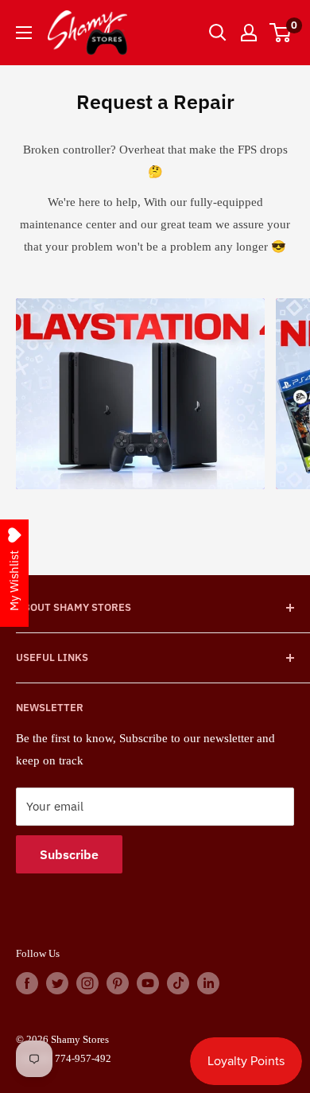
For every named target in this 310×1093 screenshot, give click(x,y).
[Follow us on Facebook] (27, 983)
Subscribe (69, 854)
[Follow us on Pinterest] (118, 983)
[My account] (249, 32)
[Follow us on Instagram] (87, 983)
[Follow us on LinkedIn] (208, 983)
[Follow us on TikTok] (178, 983)
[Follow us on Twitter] (57, 983)
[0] (281, 32)
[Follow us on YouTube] (148, 983)
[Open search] (218, 32)
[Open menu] (24, 32)
